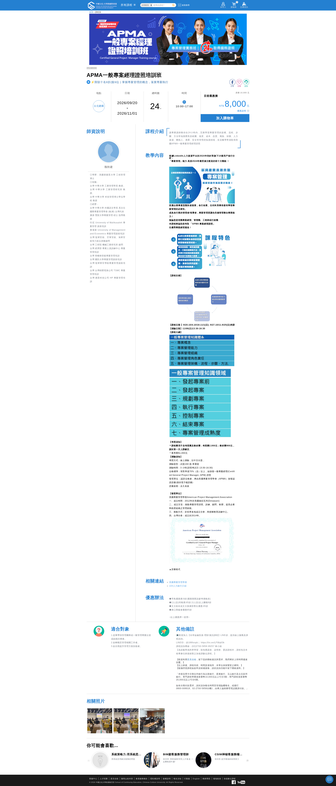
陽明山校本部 (127, 779)
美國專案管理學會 (178, 582)
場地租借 (217, 779)
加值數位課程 (230, 779)
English (196, 779)
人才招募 (104, 779)
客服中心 (93, 779)
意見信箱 (191, 659)
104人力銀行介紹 (178, 586)
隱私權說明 (155, 779)
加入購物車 (225, 118)
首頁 (91, 12)
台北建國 (99, 106)
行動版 (187, 779)
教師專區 (206, 779)
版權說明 (167, 779)
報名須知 (177, 779)
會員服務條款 (142, 779)
